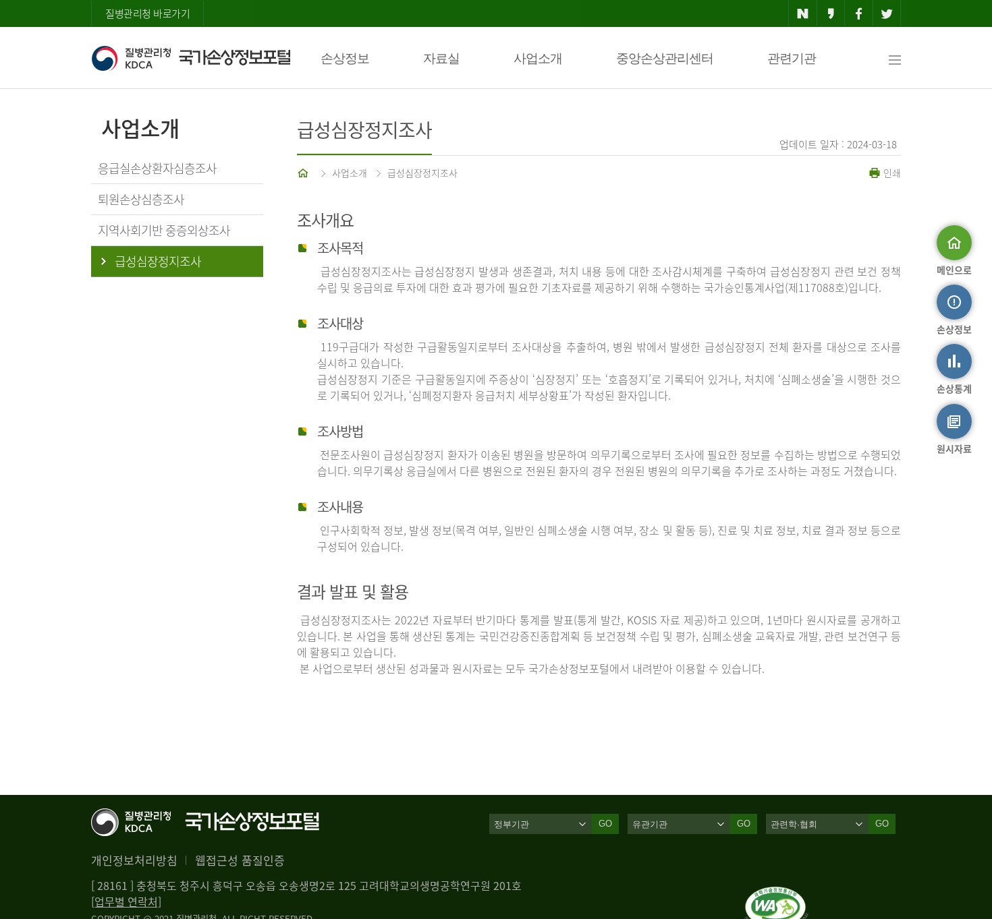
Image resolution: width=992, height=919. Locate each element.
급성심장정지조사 (422, 172)
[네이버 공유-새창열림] (803, 13)
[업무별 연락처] (126, 901)
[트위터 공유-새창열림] (887, 13)
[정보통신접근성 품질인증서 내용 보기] (776, 895)
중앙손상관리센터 (664, 58)
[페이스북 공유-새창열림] (859, 13)
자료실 (441, 58)
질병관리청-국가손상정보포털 (190, 58)
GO (605, 824)
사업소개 (538, 58)
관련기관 (791, 58)
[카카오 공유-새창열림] (831, 13)
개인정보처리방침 (134, 860)
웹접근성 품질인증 (240, 860)
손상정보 (345, 58)
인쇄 (891, 172)
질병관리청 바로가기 (147, 13)
